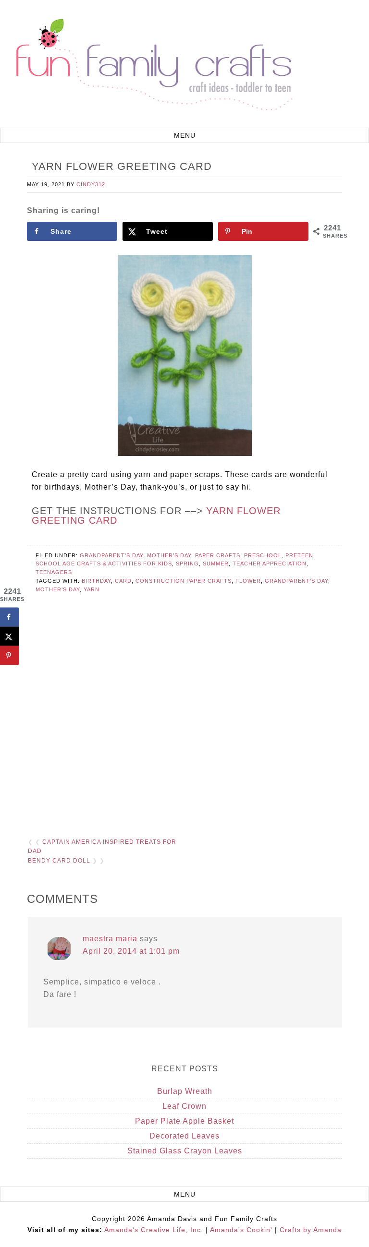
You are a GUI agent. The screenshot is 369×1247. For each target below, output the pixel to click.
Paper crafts (217, 555)
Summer (216, 563)
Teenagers (54, 572)
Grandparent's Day (111, 555)
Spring (187, 563)
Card (123, 581)
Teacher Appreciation (270, 563)
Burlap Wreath (184, 1091)
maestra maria (110, 939)
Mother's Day (169, 555)
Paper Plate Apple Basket (184, 1121)
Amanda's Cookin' (241, 1230)
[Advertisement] (184, 719)
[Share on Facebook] (9, 616)
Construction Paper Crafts (183, 581)
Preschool (263, 555)
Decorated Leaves (184, 1136)
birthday (96, 581)
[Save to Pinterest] (9, 655)
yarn (91, 589)
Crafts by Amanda (311, 1230)
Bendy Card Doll (59, 860)
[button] (184, 135)
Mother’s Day (58, 589)
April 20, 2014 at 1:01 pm (131, 951)
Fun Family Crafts (153, 65)
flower (248, 581)
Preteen (299, 555)
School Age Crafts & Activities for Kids (104, 563)
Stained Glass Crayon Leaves (184, 1151)
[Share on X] (9, 636)
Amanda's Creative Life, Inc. (153, 1230)
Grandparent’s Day (296, 581)
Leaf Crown (184, 1106)
